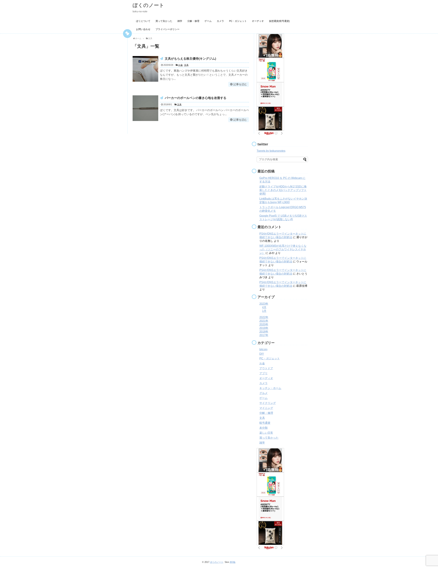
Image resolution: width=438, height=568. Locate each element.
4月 (264, 307)
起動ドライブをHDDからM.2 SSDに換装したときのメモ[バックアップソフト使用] (283, 190)
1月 (264, 310)
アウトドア (266, 368)
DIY (261, 353)
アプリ (263, 373)
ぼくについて (143, 21)
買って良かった (164, 21)
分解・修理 (193, 21)
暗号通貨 (264, 422)
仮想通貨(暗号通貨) (279, 21)
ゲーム (208, 21)
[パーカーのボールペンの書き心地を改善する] (145, 108)
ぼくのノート (148, 5)
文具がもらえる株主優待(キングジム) (190, 58)
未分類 (263, 427)
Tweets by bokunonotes (271, 150)
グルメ (263, 393)
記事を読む (240, 84)
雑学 (179, 21)
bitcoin (263, 349)
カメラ (220, 21)
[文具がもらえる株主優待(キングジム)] (145, 69)
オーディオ (258, 21)
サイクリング (267, 403)
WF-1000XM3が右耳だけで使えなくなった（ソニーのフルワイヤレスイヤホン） (282, 249)
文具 (186, 65)
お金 (180, 65)
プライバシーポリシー (167, 29)
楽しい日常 (266, 432)
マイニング (266, 408)
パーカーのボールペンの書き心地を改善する (195, 98)
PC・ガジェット (238, 21)
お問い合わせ (143, 29)
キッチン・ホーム (270, 388)
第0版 (232, 562)
